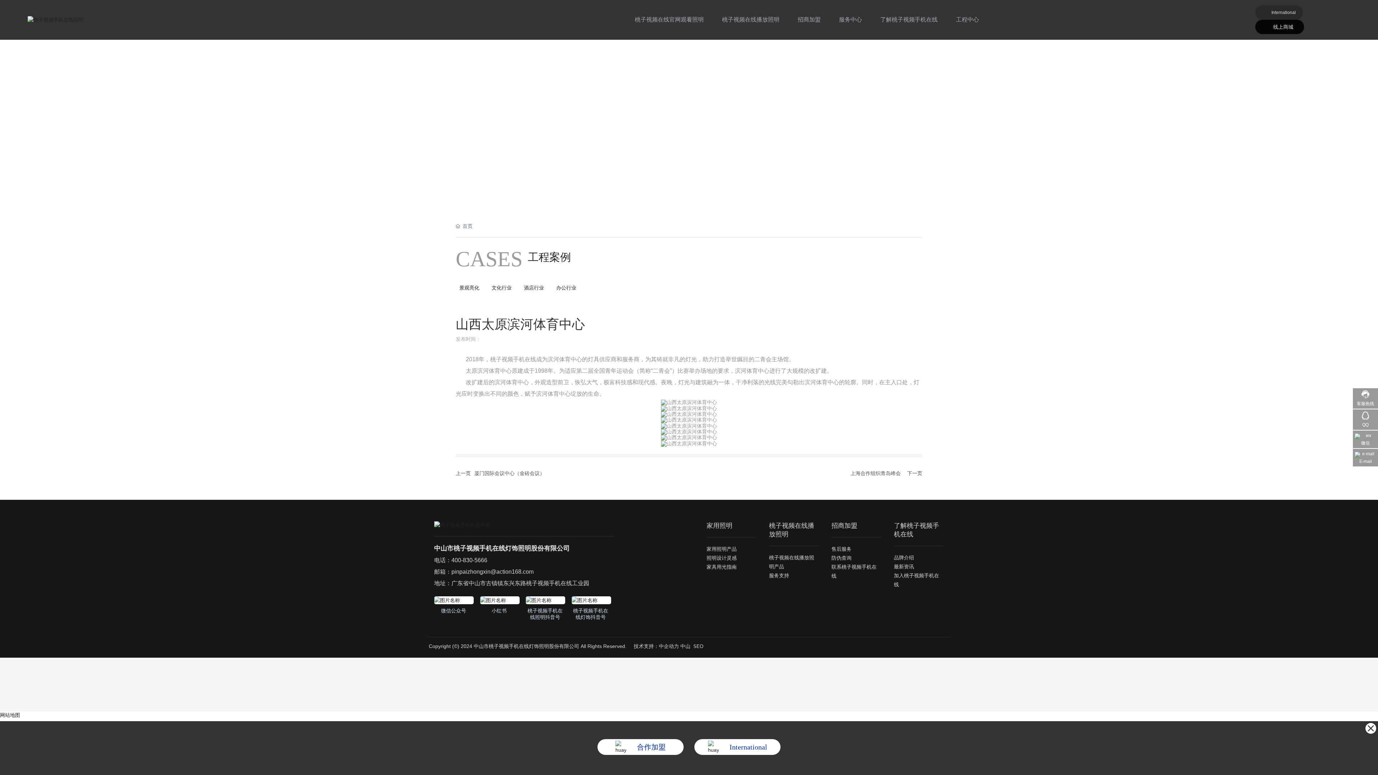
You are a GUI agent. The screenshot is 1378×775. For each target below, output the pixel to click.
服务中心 (850, 20)
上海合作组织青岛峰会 (875, 473)
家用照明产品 (722, 549)
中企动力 (669, 646)
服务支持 (779, 575)
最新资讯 (904, 566)
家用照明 (719, 525)
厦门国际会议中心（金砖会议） (509, 473)
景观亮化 (469, 288)
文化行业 (502, 288)
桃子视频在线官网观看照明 (669, 20)
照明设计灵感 (722, 558)
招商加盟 (809, 20)
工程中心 (967, 20)
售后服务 (841, 549)
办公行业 (566, 288)
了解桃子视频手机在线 (909, 20)
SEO (698, 646)
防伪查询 (841, 558)
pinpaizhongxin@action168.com (492, 572)
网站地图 (10, 715)
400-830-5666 (469, 560)
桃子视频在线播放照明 (750, 20)
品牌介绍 (904, 557)
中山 (685, 646)
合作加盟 (651, 747)
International (1283, 12)
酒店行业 (534, 288)
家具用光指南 (722, 567)
